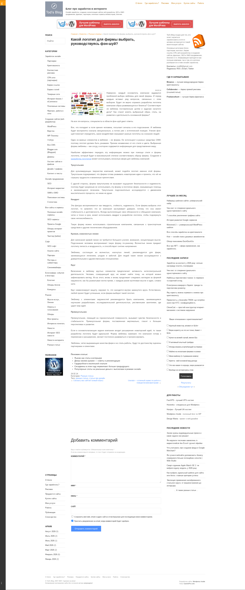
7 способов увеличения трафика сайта (183, 215)
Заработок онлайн (53, 56)
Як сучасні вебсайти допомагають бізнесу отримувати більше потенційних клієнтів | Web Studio (185, 458)
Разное (48, 295)
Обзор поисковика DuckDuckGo (180, 241)
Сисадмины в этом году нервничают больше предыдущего (101, 366)
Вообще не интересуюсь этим (181, 370)
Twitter (191, 69)
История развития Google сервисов (182, 220)
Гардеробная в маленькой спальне (90, 363)
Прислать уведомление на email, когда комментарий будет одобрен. (101, 521)
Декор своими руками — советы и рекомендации (97, 361)
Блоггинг (51, 280)
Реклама (165, 3)
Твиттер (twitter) (54, 236)
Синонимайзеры (54, 267)
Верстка (50, 131)
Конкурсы (51, 289)
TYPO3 (50, 140)
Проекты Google (54, 224)
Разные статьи (95, 34)
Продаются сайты (53, 494)
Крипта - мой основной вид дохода (183, 361)
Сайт (73, 506)
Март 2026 (49, 550)
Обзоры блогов (53, 285)
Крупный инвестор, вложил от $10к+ (183, 326)
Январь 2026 (50, 559)
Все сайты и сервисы (54, 207)
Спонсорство (50, 517)
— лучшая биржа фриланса (185, 97)
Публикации (50, 512)
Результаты (186, 383)
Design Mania (172, 419)
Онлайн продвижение (54, 179)
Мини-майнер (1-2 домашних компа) (183, 356)
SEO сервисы (53, 219)
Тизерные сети (53, 94)
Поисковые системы (56, 197)
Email (74, 496)
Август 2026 (50, 531)
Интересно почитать (56, 323)
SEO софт (51, 246)
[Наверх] (3, 583)
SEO (49, 183)
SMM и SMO (52, 193)
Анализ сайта (53, 251)
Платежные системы (56, 106)
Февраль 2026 (51, 554)
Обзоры (50, 314)
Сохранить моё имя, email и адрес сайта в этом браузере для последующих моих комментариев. (113, 517)
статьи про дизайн (97, 378)
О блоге (139, 3)
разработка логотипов (81, 159)
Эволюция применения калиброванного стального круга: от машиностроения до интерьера (184, 483)
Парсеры (51, 255)
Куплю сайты (189, 3)
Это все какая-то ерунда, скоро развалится (186, 365)
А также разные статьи (186, 490)
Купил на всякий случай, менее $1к (183, 338)
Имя (73, 486)
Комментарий (78, 456)
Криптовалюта (53, 65)
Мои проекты (52, 319)
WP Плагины (52, 136)
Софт (47, 242)
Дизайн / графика (54, 169)
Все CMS (51, 145)
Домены (50, 157)
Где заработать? (152, 3)
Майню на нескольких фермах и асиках (185, 352)
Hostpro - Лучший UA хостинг (179, 409)
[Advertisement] (116, 68)
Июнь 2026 (49, 541)
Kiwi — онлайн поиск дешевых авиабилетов (185, 237)
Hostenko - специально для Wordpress (183, 405)
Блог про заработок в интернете (86, 8)
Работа (201, 3)
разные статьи (82, 378)
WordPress (51, 126)
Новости (83, 34)
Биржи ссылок (53, 85)
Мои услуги (176, 3)
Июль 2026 (50, 536)
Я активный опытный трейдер (181, 342)
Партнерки (51, 61)
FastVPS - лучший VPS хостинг (180, 400)
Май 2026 (49, 545)
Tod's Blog (54, 9)
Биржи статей (53, 89)
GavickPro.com (189, 583)
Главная (74, 34)
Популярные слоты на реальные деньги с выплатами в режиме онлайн (107, 369)
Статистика (52, 202)
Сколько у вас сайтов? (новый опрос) (88, 381)
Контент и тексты (54, 173)
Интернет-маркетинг (56, 188)
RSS (178, 69)
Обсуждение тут (186, 387)
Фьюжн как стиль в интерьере (88, 358)
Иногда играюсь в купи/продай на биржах (185, 347)
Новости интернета (55, 340)
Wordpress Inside (174, 414)
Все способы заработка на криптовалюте (184, 232)
